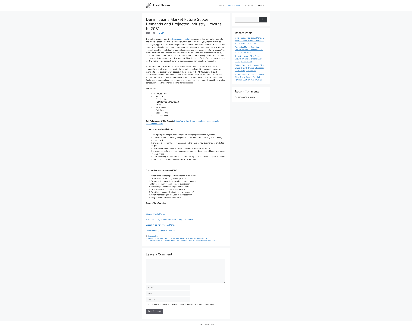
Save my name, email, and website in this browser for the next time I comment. (182, 304)
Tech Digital (248, 5)
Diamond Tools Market (155, 214)
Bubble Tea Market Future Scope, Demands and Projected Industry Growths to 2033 (178, 238)
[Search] (263, 19)
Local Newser (162, 5)
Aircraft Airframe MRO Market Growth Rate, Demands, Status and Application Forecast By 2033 (182, 241)
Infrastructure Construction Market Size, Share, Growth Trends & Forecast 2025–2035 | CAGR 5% (250, 77)
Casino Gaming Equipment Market (160, 230)
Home (221, 5)
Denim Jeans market (181, 39)
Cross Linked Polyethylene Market (160, 225)
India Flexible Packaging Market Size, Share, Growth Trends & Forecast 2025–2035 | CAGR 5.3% (251, 40)
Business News (234, 5)
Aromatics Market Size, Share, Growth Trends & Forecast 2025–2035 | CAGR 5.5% (249, 50)
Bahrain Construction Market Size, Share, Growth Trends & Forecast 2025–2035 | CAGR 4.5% (249, 68)
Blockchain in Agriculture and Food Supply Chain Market (170, 219)
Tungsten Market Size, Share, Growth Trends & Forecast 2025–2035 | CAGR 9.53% (249, 59)
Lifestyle (261, 5)
